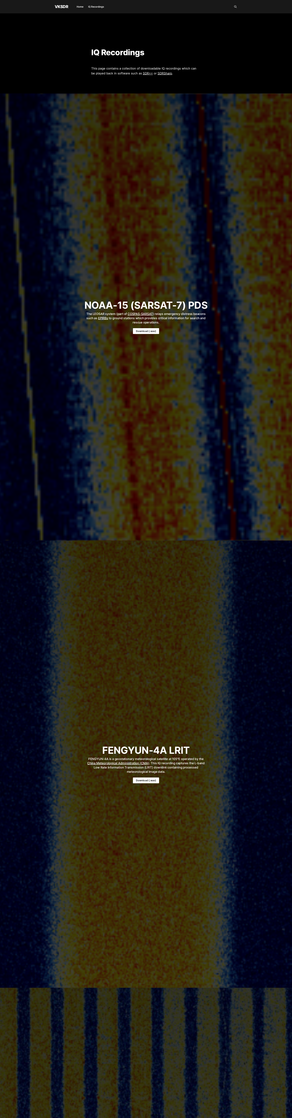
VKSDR (61, 6)
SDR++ (148, 73)
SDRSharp (165, 73)
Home (80, 6)
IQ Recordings (96, 6)
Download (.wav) (146, 331)
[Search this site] (235, 6)
